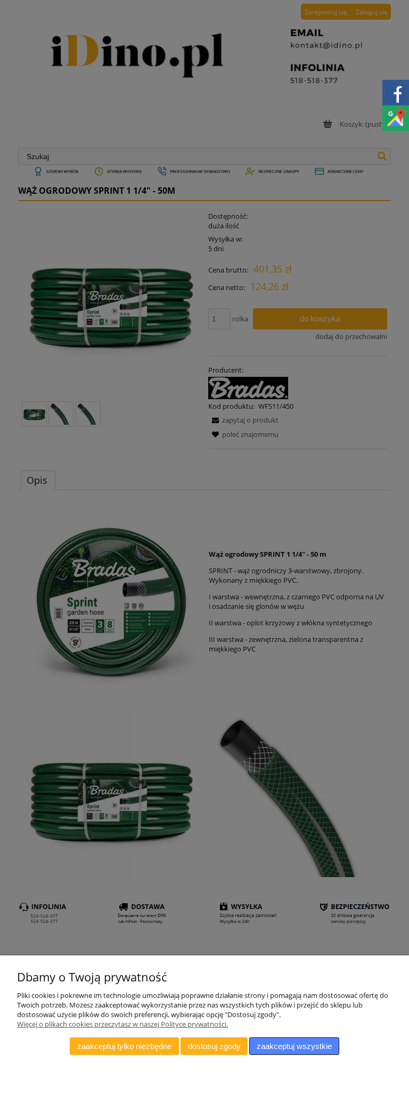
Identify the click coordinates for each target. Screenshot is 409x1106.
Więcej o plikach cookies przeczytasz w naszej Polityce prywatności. (122, 1024)
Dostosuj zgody (214, 1046)
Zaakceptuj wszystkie (294, 1046)
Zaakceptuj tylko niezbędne (124, 1046)
